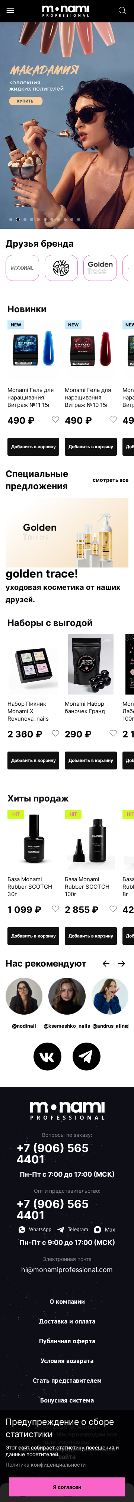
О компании (67, 1301)
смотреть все (110, 480)
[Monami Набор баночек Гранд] (91, 664)
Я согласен (67, 1487)
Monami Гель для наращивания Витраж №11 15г (30, 397)
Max (110, 1229)
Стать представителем (67, 1380)
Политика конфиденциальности (46, 1464)
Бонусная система (67, 1400)
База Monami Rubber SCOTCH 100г (87, 887)
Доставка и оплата (67, 1321)
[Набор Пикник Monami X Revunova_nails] (33, 664)
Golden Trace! (42, 573)
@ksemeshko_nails (67, 1026)
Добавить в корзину (33, 446)
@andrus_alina (110, 1026)
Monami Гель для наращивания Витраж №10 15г (88, 397)
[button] (10, 219)
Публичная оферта (67, 1341)
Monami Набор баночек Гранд (85, 707)
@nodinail (24, 1026)
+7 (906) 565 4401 (52, 1153)
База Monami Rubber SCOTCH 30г (29, 887)
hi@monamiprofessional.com (67, 1270)
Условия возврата (67, 1360)
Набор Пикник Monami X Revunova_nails (28, 711)
